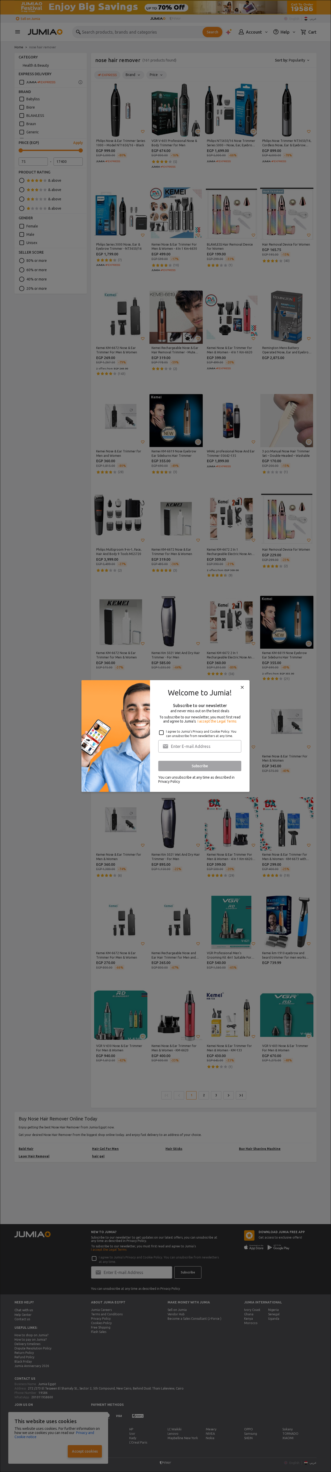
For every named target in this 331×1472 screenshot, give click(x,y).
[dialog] (165, 736)
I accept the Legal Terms (217, 721)
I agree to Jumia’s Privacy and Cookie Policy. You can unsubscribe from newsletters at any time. (201, 734)
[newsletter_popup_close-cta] (242, 687)
